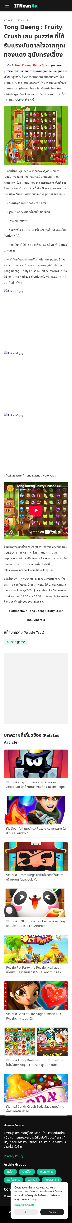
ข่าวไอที (10, 1172)
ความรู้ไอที (27, 1172)
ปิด (26, 1212)
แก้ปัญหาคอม (47, 1172)
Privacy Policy (13, 1156)
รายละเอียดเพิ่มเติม (24, 1205)
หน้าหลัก (9, 20)
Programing (51, 1180)
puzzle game (16, 642)
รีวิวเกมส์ (22, 20)
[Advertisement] (36, 688)
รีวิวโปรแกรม (13, 1180)
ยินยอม (52, 1212)
